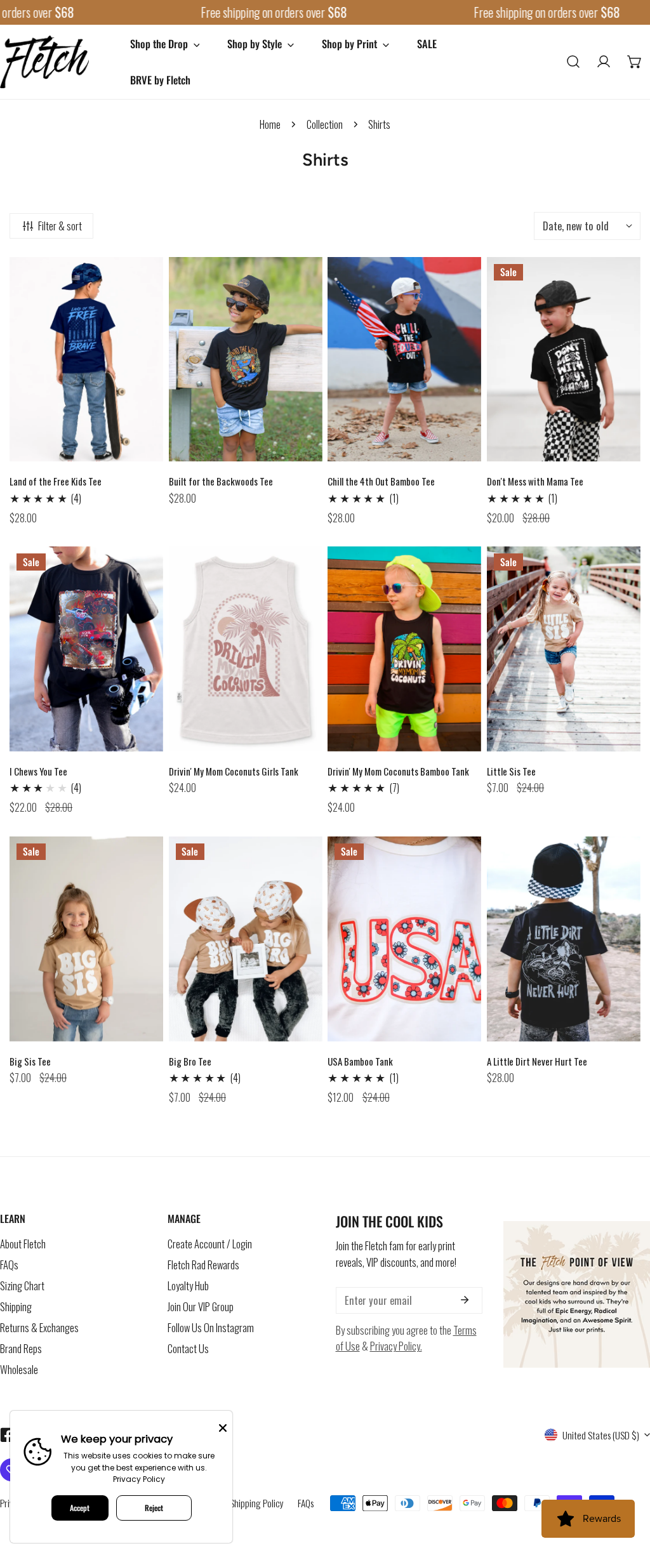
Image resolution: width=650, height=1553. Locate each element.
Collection (325, 124)
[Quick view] (139, 448)
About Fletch (23, 1244)
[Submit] (465, 1299)
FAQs (9, 1264)
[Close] (222, 1426)
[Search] (573, 61)
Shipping (16, 1306)
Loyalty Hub (188, 1285)
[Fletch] (44, 62)
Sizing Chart (22, 1285)
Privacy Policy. (396, 1346)
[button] (635, 61)
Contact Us (188, 1348)
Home (270, 124)
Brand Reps (21, 1348)
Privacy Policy (139, 1479)
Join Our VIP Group (201, 1306)
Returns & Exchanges (39, 1327)
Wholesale (19, 1369)
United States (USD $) (600, 1435)
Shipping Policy (257, 1503)
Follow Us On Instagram (211, 1327)
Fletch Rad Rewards (203, 1264)
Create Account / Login (210, 1244)
